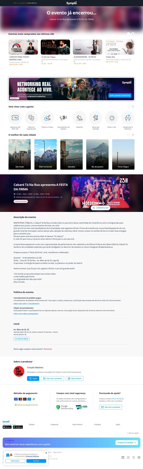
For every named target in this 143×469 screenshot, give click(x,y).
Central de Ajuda (117, 399)
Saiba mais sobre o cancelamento (26, 304)
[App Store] (7, 427)
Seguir (35, 378)
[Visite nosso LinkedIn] (123, 457)
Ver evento (71, 25)
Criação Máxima (32, 3)
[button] (9, 455)
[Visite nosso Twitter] (133, 457)
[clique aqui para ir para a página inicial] (71, 3)
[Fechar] (46, 452)
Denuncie (48, 349)
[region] (26, 458)
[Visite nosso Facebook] (139, 457)
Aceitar (36, 461)
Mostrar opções (134, 433)
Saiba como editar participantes (26, 314)
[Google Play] (18, 427)
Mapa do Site (57, 452)
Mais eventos (76, 378)
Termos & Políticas (32, 456)
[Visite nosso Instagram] (128, 457)
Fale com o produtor (54, 378)
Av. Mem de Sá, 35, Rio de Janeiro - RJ (47, 197)
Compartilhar (102, 208)
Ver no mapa (22, 339)
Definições (15, 461)
